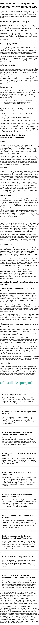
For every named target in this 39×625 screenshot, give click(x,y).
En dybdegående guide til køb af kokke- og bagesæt (18, 620)
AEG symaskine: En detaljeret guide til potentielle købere (16, 605)
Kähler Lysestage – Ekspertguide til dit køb (12, 608)
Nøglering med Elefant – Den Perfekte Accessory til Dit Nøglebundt (18, 594)
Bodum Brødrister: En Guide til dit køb (23, 619)
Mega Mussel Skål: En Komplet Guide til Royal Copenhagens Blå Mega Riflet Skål (18, 601)
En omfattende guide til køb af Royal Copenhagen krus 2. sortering (16, 599)
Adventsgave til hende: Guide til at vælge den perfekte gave (17, 606)
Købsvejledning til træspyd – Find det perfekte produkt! (19, 621)
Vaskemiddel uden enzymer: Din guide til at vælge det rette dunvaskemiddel (19, 602)
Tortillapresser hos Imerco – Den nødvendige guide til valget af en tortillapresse (16, 592)
